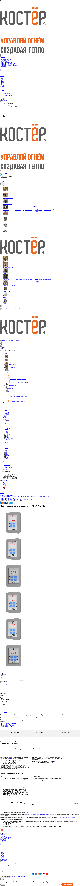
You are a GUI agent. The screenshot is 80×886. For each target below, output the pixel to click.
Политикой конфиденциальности (50, 882)
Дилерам (2, 855)
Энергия (34, 814)
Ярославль (7, 459)
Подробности (3, 674)
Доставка (5, 711)
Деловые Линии (46, 814)
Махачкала (7, 435)
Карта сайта (2, 858)
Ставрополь (7, 451)
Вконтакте (5, 110)
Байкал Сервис (40, 814)
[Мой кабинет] (1, 307)
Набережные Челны (9, 437)
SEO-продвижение (7, 877)
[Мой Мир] (4, 503)
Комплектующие (3, 840)
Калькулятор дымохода (5, 845)
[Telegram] (12, 503)
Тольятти (7, 452)
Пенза (6, 443)
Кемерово (7, 432)
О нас (1, 852)
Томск (6, 453)
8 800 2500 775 (4, 86)
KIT (31, 814)
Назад (7, 353)
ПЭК (29, 814)
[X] (6, 503)
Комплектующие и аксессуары (13, 372)
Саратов (6, 450)
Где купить (5, 712)
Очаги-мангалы (28, 496)
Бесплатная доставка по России (6, 683)
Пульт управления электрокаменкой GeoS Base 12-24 (11, 720)
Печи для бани (3, 496)
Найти (2, 879)
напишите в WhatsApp (70, 817)
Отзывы (4, 707)
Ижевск (6, 429)
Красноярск (7, 434)
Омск (6, 441)
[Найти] (1, 56)
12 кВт (1, 692)
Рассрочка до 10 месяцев (5, 684)
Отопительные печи (36, 496)
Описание (5, 706)
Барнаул (6, 423)
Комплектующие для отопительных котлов (23, 499)
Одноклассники (6, 114)
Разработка (2, 877)
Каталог (6, 354)
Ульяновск (7, 455)
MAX (4, 109)
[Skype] (11, 503)
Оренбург (7, 442)
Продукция (2, 834)
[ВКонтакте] (1, 503)
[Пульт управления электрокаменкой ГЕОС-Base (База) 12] (13, 535)
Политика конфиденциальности (18, 876)
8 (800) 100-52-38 (60, 817)
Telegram (4, 111)
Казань (6, 431)
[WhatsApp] (9, 503)
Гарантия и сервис (6, 708)
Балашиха (7, 422)
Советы (2, 846)
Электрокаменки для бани (11, 496)
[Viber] (7, 503)
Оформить (22, 680)
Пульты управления (4, 688)
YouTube (4, 112)
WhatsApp (3, 758)
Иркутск (7, 430)
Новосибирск (8, 440)
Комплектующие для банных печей (7, 499)
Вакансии (2, 856)
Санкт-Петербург (8, 449)
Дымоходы (42, 496)
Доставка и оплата (4, 843)
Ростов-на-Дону (8, 445)
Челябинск (7, 458)
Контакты (2, 857)
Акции (1, 849)
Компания (7, 409)
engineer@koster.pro (36, 748)
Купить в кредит (4, 681)
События (2, 853)
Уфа (6, 456)
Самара (6, 448)
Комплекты (9, 393)
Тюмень (6, 454)
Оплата (4, 709)
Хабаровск (7, 457)
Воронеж (7, 426)
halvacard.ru (54, 806)
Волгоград (7, 425)
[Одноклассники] (3, 503)
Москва (6, 436)
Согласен (2, 884)
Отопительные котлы (21, 496)
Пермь (6, 444)
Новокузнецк (7, 439)
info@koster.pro (4, 100)
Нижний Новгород (9, 438)
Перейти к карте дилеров (9, 832)
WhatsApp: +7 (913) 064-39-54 (38, 746)
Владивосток (7, 424)
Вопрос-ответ (3, 847)
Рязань (6, 447)
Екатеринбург (8, 428)
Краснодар (7, 433)
